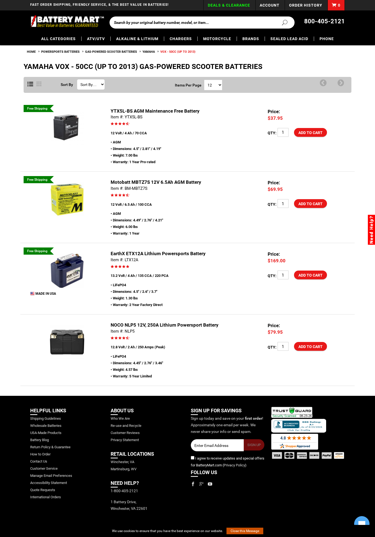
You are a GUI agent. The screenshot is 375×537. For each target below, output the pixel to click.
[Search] (281, 22)
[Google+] (201, 484)
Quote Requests (42, 490)
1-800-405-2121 (124, 491)
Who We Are (120, 418)
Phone (327, 39)
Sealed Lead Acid (289, 39)
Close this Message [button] (245, 531)
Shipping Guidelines (45, 418)
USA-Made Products (45, 433)
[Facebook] (193, 484)
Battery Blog (39, 440)
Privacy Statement (125, 440)
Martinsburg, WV (123, 469)
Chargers (181, 39)
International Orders (45, 497)
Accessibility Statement (48, 483)
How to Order (40, 454)
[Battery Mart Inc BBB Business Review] (298, 425)
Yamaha (148, 52)
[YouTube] (210, 484)
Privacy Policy (234, 465)
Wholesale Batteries (45, 426)
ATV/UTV (96, 39)
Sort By (67, 84)
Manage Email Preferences (51, 476)
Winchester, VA (122, 462)
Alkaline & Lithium (137, 39)
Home (31, 52)
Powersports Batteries (60, 52)
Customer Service (44, 468)
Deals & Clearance (229, 5)
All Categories (58, 39)
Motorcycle (217, 39)
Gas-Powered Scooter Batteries (111, 52)
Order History (305, 5)
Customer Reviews (125, 433)
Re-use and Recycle (126, 426)
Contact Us (38, 461)
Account (269, 5)
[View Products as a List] (30, 84)
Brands (250, 39)
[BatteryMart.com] (67, 21)
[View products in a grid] (39, 84)
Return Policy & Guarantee (50, 447)
